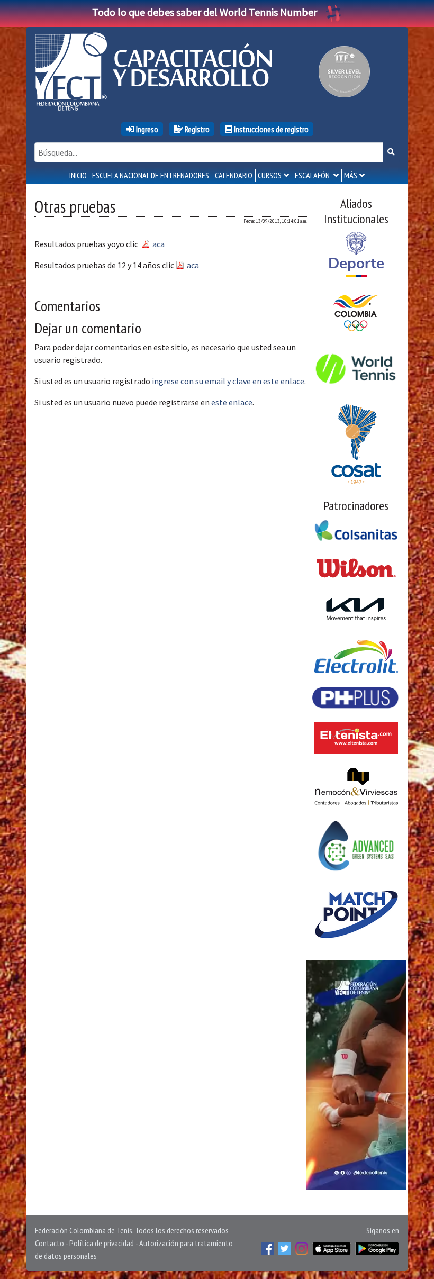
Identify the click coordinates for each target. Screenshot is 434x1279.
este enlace (231, 402)
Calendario (233, 175)
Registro (196, 129)
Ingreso (146, 129)
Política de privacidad (101, 1243)
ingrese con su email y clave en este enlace (228, 381)
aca (158, 244)
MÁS (350, 175)
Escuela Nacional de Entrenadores (150, 175)
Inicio (78, 175)
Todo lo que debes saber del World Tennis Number (204, 12)
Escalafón (313, 175)
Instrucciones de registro (270, 129)
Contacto (49, 1243)
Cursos (270, 175)
